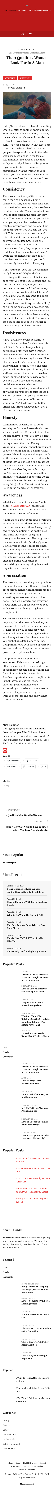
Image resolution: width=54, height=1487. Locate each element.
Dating (6, 1420)
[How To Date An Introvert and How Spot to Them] (11, 990)
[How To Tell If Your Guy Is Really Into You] (11, 1095)
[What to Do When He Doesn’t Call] (11, 1316)
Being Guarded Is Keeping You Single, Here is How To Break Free (25, 890)
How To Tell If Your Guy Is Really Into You (34, 1095)
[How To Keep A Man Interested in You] (11, 1082)
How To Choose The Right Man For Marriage (34, 1123)
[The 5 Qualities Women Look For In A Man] (27, 105)
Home (20, 49)
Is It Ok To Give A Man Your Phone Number (35, 1109)
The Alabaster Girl (19, 505)
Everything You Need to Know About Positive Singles (36, 1034)
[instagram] (27, 751)
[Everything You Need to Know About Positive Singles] (11, 1034)
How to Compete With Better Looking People (27, 903)
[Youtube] (23, 751)
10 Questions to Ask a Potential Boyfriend (32, 1004)
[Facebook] (10, 751)
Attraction (29, 49)
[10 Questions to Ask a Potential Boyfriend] (11, 1003)
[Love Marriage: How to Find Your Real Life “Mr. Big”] (11, 1136)
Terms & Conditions (27, 1469)
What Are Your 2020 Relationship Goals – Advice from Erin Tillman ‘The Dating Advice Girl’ (35, 1020)
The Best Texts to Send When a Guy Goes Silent (26, 926)
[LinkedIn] (19, 751)
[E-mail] (5, 751)
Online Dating (9, 1439)
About (18, 1463)
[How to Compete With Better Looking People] (11, 1302)
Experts (6, 1425)
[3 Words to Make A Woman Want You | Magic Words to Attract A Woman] (11, 976)
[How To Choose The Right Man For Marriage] (11, 1123)
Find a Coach (9, 1448)
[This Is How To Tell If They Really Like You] (11, 1343)
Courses (26, 1466)
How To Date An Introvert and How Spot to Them (34, 990)
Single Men (25, 78)
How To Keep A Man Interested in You (31, 1082)
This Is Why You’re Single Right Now (26, 951)
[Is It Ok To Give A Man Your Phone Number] (11, 1109)
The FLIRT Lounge (30, 1463)
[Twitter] (14, 751)
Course (6, 1430)
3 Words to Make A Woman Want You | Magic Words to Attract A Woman (34, 977)
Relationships (9, 1434)
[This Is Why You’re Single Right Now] (11, 1356)
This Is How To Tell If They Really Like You (25, 940)
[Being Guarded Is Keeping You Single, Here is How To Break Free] (11, 1288)
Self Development (11, 1444)
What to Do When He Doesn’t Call (25, 915)
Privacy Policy (37, 1466)
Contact (43, 1463)
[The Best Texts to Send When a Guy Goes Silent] (11, 1329)
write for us (15, 1466)
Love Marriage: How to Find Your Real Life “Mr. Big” (35, 1137)
